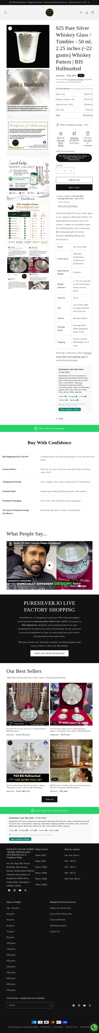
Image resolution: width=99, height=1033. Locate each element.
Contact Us (55, 931)
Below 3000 (40, 855)
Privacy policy (58, 1027)
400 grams (10, 978)
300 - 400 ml (70, 873)
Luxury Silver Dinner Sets (61, 914)
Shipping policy (85, 1027)
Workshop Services (58, 926)
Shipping (74, 138)
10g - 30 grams (12, 908)
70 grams (10, 931)
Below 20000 (41, 879)
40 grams (10, 914)
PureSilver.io (18, 1027)
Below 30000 (41, 884)
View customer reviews (69, 409)
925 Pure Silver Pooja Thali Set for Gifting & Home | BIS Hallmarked (26, 730)
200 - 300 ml (70, 867)
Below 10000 (41, 867)
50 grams (10, 920)
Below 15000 (41, 873)
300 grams (10, 966)
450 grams (10, 984)
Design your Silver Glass (60, 908)
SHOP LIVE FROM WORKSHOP (49, 653)
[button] (5, 12)
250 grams (10, 961)
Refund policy (46, 1027)
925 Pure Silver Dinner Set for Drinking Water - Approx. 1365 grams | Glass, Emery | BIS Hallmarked (70, 730)
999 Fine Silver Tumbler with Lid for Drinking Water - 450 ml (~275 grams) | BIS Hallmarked (71, 786)
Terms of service (72, 1027)
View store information (68, 206)
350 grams (10, 972)
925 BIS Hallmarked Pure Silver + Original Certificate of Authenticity (74, 158)
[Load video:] (49, 565)
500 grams (10, 990)
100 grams (10, 943)
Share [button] (61, 418)
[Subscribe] (50, 1005)
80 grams (10, 937)
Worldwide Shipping (76, 79)
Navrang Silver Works (60, 142)
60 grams (10, 926)
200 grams (10, 955)
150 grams (10, 949)
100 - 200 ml (70, 861)
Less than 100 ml (72, 855)
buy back (88, 140)
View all (49, 799)
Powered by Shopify (31, 1027)
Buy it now (74, 187)
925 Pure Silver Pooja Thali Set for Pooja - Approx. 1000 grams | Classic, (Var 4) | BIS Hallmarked (26, 786)
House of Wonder (57, 920)
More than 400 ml (72, 879)
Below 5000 (40, 861)
